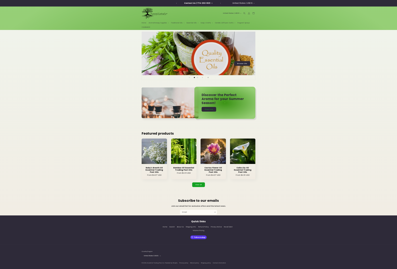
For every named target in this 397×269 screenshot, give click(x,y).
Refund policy (194, 263)
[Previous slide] (189, 77)
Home (165, 227)
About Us (180, 227)
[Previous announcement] (176, 3)
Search (172, 227)
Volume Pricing (198, 230)
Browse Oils (242, 63)
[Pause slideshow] (207, 77)
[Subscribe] (214, 212)
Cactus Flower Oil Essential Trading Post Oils (213, 170)
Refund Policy (203, 227)
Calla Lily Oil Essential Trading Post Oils (242, 170)
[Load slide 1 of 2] (194, 77)
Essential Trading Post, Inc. (156, 263)
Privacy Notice (216, 227)
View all (198, 185)
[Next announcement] (220, 3)
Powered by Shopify (171, 263)
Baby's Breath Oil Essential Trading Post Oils (154, 170)
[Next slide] (202, 77)
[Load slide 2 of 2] (197, 77)
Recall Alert (228, 227)
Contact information (219, 263)
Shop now (209, 109)
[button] (158, 23)
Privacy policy (183, 263)
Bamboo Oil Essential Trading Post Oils (183, 169)
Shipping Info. (191, 227)
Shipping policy (206, 263)
